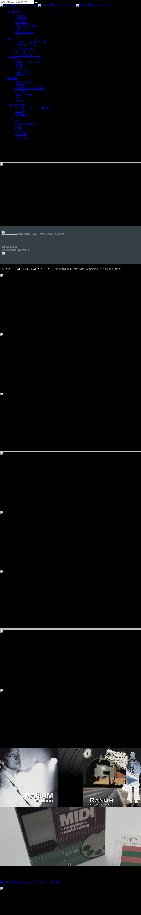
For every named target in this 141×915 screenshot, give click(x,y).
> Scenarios (21, 19)
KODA (103, 268)
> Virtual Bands (24, 32)
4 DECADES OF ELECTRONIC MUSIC (25, 268)
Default (55, 881)
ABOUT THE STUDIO (29, 61)
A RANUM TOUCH (27, 55)
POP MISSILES (24, 48)
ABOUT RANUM (26, 124)
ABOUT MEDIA (25, 81)
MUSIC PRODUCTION (29, 88)
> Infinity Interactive (26, 25)
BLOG (19, 111)
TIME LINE (22, 127)
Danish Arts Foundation (84, 268)
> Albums (20, 15)
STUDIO (12, 58)
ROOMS (20, 68)
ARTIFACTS (23, 71)
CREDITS (21, 134)
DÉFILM (20, 51)
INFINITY (13, 12)
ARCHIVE (21, 114)
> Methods (21, 35)
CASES (19, 98)
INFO (10, 117)
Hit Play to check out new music (19, 881)
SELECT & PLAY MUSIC (31, 42)
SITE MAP (21, 131)
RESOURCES (16, 104)
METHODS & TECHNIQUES (33, 107)
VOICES (20, 84)
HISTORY (21, 65)
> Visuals (20, 28)
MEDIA (12, 78)
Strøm (117, 268)
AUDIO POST (23, 94)
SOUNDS (21, 91)
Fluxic (43, 881)
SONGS (12, 38)
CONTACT (22, 137)
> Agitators (21, 22)
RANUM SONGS (26, 45)
